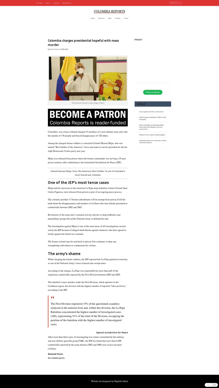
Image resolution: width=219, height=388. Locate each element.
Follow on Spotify (153, 92)
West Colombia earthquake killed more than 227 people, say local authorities (151, 127)
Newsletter (66, 3)
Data (110, 18)
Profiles (117, 18)
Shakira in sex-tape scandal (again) (152, 135)
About (47, 3)
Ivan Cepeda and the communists (151, 112)
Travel (126, 18)
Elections (101, 18)
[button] (211, 385)
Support (56, 3)
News (93, 18)
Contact (39, 3)
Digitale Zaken (121, 381)
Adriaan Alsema (55, 49)
